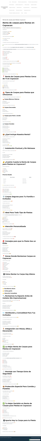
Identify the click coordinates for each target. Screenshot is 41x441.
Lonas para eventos (26, 7)
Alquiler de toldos (33, 4)
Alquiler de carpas (12, 7)
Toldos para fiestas (34, 7)
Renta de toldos (11, 10)
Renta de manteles (19, 10)
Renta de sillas (11, 4)
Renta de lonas (19, 7)
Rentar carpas (27, 4)
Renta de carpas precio (19, 4)
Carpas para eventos (27, 10)
